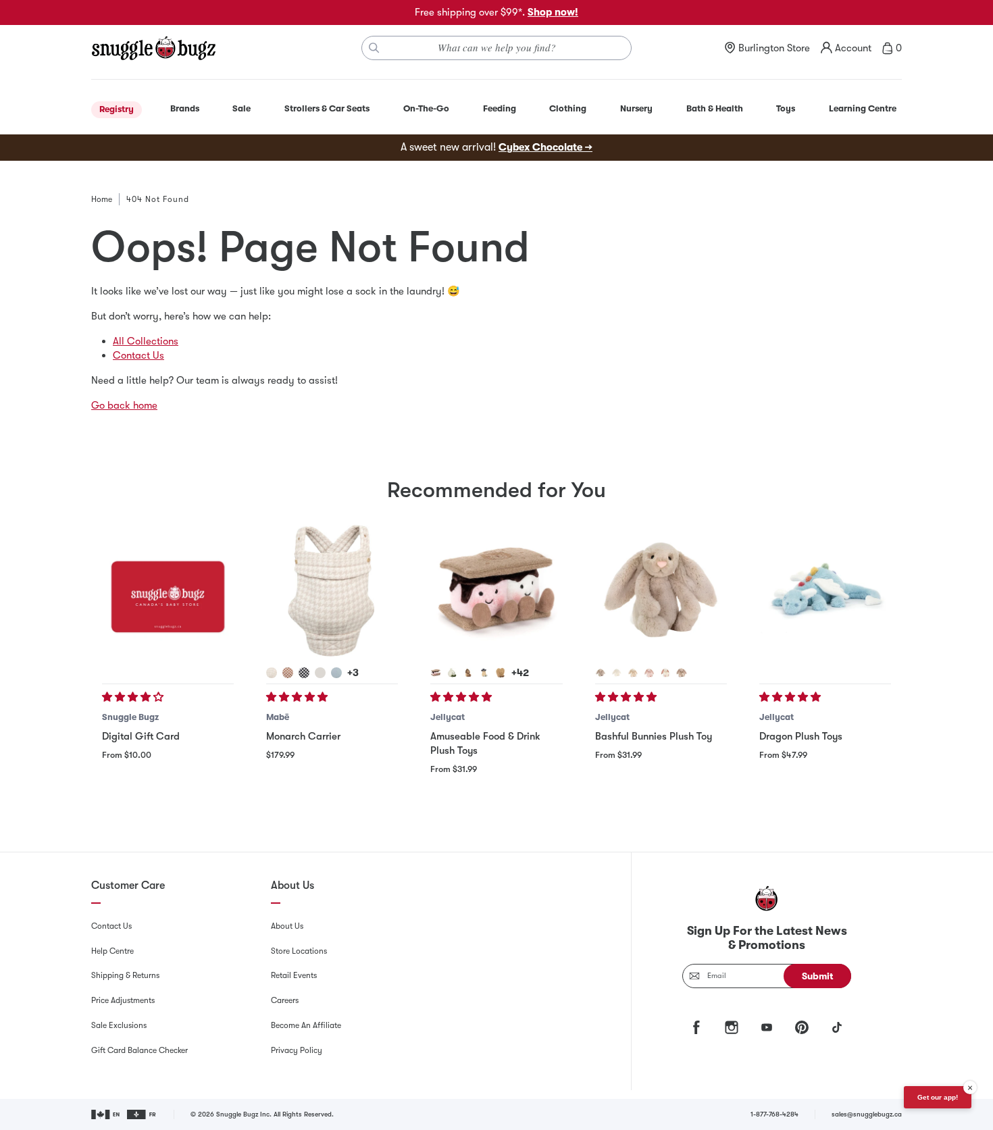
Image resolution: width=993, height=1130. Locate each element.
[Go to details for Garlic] (452, 672)
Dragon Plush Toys (800, 736)
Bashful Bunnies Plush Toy (653, 736)
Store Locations (299, 951)
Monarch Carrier (303, 736)
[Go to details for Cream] (616, 672)
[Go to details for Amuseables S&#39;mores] (435, 672)
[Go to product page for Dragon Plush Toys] (825, 591)
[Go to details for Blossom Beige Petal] (681, 672)
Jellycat (447, 717)
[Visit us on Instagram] (731, 1027)
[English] (106, 1114)
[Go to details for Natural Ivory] (320, 672)
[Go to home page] (153, 48)
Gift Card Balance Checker (139, 1050)
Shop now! (553, 12)
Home (101, 199)
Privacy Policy (296, 1050)
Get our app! (937, 1097)
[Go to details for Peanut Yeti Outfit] (468, 672)
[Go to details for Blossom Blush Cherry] (649, 672)
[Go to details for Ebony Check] (304, 672)
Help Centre (112, 951)
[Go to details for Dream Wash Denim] (336, 672)
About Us (287, 926)
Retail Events (294, 975)
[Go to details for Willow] (633, 672)
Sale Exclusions (119, 1025)
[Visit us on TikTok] (837, 1027)
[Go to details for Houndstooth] (271, 672)
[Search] (374, 48)
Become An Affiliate (306, 1025)
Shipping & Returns (125, 975)
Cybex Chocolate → (545, 147)
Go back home (124, 405)
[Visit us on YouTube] (766, 1027)
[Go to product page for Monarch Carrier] (332, 591)
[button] (134, 697)
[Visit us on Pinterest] (802, 1027)
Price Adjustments (123, 1000)
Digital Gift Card (141, 736)
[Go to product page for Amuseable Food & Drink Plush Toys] (496, 591)
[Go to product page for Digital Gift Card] (168, 591)
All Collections (145, 341)
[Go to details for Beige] (600, 672)
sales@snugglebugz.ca (867, 1114)
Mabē (277, 717)
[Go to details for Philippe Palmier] (500, 672)
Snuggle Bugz (130, 717)
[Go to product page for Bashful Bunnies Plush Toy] (661, 591)
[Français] (142, 1114)
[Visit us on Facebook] (696, 1027)
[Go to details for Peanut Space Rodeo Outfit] (484, 672)
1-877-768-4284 (774, 1114)
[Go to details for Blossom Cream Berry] (665, 672)
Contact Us (138, 355)
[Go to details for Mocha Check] (287, 672)
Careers (285, 1000)
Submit (818, 976)
